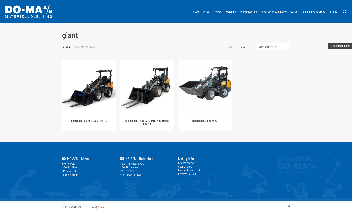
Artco (100, 207)
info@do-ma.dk (70, 174)
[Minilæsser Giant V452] (205, 87)
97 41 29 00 (129, 170)
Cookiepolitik (185, 166)
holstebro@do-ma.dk (131, 174)
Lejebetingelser (186, 163)
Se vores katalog (187, 174)
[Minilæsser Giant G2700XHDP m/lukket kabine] (147, 87)
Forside (66, 46)
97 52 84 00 (72, 170)
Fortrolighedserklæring (190, 170)
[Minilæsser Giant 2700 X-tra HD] (89, 87)
